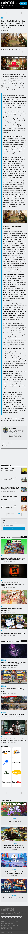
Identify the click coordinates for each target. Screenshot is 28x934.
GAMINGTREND (8, 932)
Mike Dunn (14, 823)
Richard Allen (6, 30)
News (2, 18)
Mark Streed (14, 849)
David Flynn (5, 470)
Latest (3, 465)
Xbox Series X (5, 445)
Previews (14, 819)
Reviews (3, 660)
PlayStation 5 (16, 443)
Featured (8, 465)
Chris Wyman (6, 491)
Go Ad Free (18, 11)
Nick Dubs (5, 479)
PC (10, 443)
